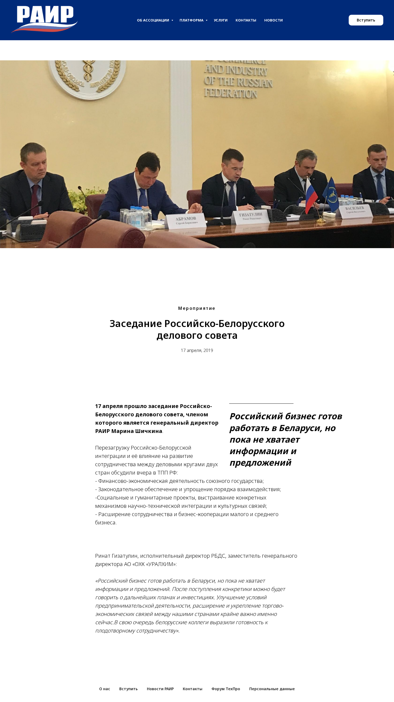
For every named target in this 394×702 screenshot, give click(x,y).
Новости (273, 20)
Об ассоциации (153, 20)
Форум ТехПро (225, 688)
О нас (104, 688)
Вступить (128, 688)
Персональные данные (272, 688)
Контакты (246, 20)
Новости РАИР (160, 688)
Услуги (221, 20)
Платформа (192, 20)
